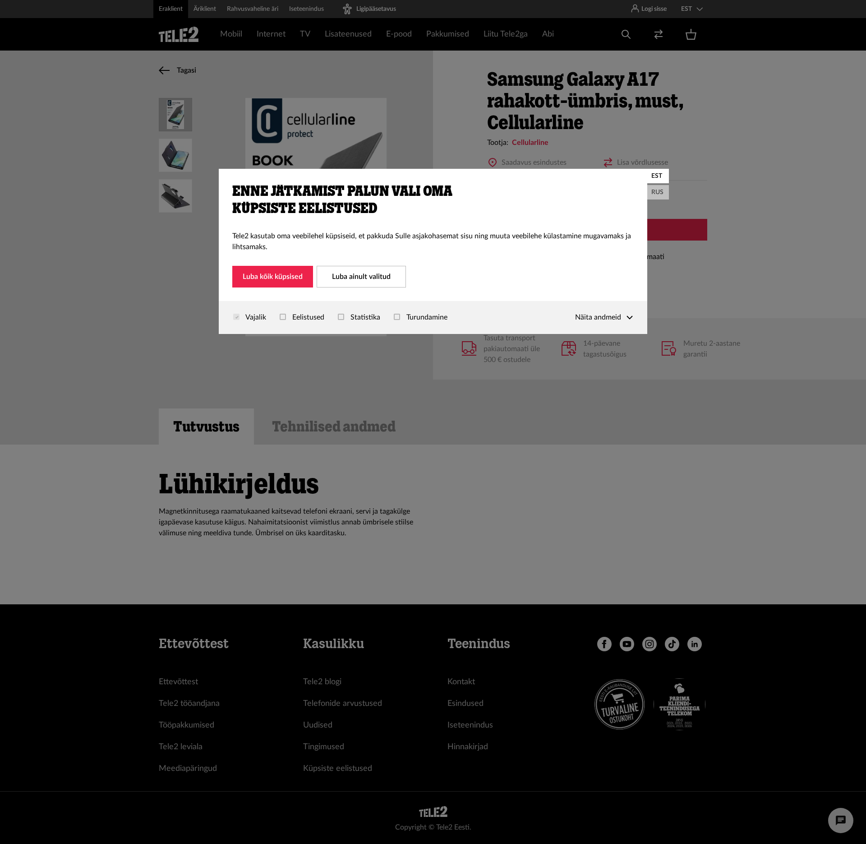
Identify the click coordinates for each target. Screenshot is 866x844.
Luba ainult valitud (361, 276)
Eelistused (307, 317)
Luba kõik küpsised (273, 276)
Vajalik (255, 317)
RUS (657, 192)
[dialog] (433, 251)
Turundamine (426, 317)
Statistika (364, 317)
